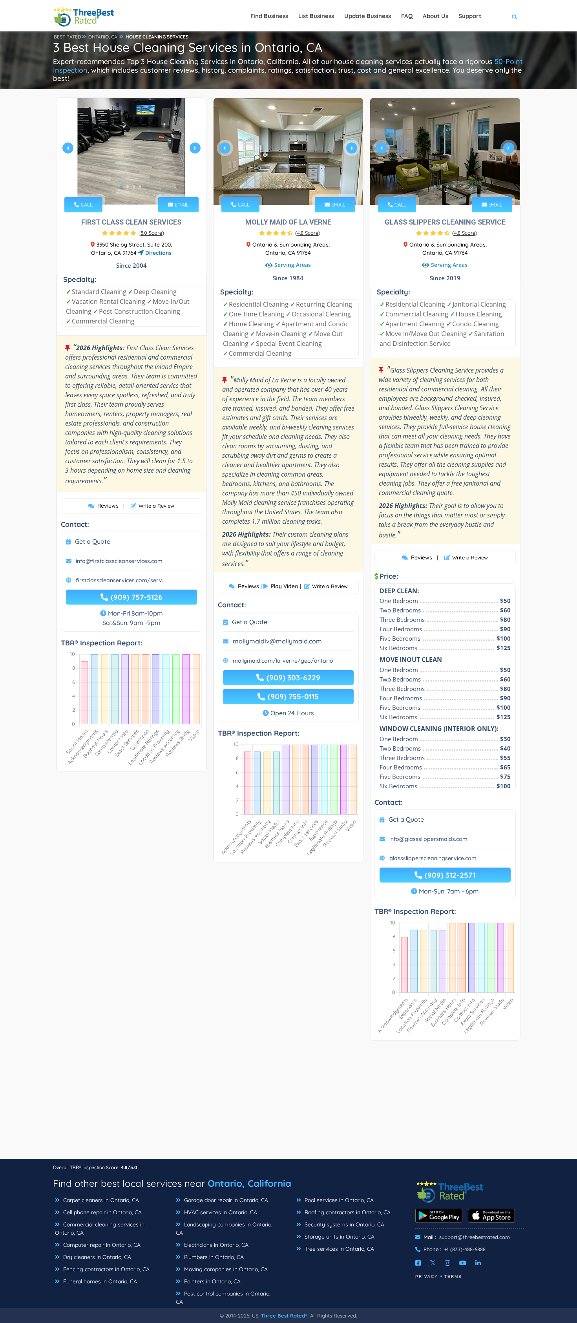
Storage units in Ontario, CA (338, 1236)
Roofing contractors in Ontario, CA (347, 1212)
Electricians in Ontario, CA (215, 1244)
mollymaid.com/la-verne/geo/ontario (283, 660)
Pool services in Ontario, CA (338, 1200)
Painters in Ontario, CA (212, 1281)
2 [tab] (127, 186)
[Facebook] (418, 1263)
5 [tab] (300, 186)
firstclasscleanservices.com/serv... (121, 580)
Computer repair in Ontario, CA (101, 1244)
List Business (316, 16)
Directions (158, 252)
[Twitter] (433, 1263)
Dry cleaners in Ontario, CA (96, 1257)
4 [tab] (140, 186)
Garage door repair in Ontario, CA (225, 1200)
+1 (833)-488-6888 (465, 1249)
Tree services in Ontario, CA (338, 1248)
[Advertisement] (288, 1104)
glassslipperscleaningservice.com (433, 858)
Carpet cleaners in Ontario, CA (100, 1200)
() (151, 233)
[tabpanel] (131, 151)
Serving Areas (292, 265)
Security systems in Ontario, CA (343, 1224)
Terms (453, 1276)
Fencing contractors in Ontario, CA (106, 1269)
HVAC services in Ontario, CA (220, 1212)
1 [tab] (121, 186)
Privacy (426, 1276)
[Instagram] (447, 1263)
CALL (86, 204)
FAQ (407, 16)
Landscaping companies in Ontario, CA (224, 1228)
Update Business (367, 16)
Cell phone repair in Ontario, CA (102, 1212)
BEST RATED (67, 37)
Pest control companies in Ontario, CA (223, 1297)
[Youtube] (462, 1263)
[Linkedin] (478, 1263)
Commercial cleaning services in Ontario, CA (99, 1228)
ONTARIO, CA (102, 37)
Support (469, 16)
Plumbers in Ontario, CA (213, 1257)
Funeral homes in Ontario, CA (99, 1281)
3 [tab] (134, 186)
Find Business (269, 16)
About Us (435, 16)
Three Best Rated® (284, 1315)
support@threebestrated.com (474, 1237)
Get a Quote (92, 541)
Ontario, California (249, 1183)
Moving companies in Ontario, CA (225, 1269)
